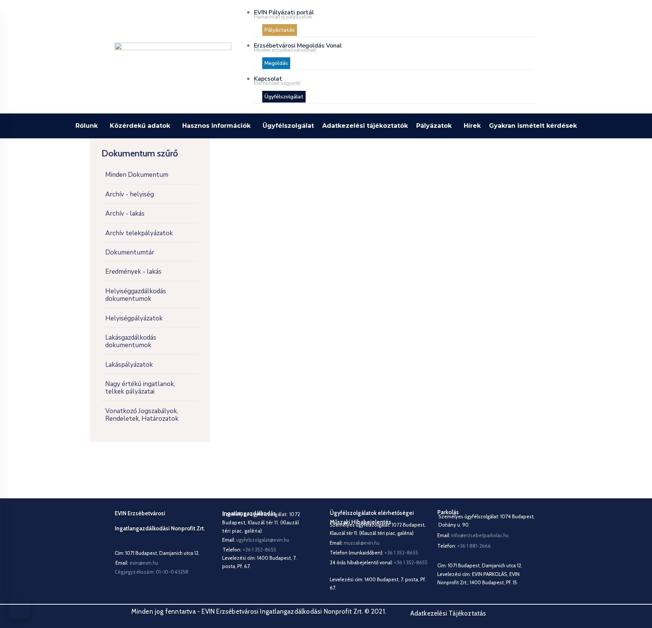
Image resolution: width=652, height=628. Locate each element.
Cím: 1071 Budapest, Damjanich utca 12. (157, 553)
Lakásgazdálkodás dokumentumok (130, 341)
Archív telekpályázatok (139, 233)
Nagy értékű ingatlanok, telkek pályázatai (140, 388)
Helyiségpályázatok (134, 318)
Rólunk (86, 125)
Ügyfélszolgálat (288, 125)
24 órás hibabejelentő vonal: (378, 562)
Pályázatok (434, 125)
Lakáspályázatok (129, 364)
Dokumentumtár (129, 252)
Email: (136, 563)
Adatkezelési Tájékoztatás (448, 613)
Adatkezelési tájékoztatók (365, 125)
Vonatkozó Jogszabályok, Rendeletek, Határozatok (141, 415)
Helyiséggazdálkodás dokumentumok (135, 295)
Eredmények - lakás (133, 271)
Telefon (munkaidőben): (374, 553)
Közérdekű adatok (140, 125)
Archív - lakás (125, 213)
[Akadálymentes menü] (19, 609)
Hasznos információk (216, 125)
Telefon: (464, 546)
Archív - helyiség (129, 194)
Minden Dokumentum (136, 174)
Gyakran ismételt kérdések (533, 125)
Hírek (472, 125)
